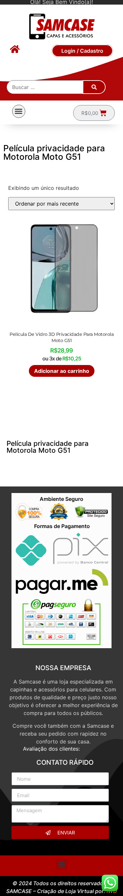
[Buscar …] (45, 87)
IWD (112, 891)
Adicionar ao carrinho (61, 371)
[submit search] (94, 87)
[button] (18, 111)
